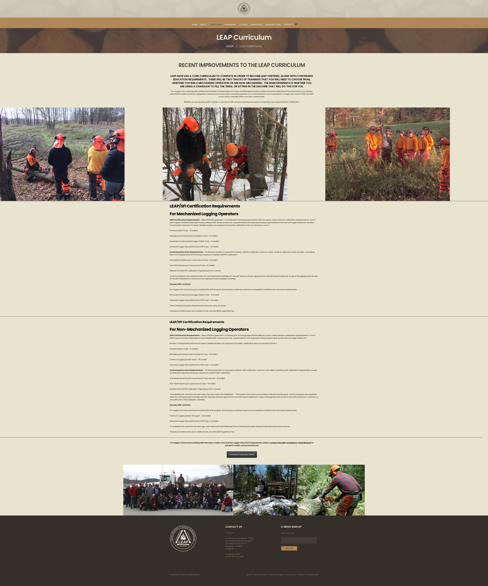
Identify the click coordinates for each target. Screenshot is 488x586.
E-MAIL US (229, 549)
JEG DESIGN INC (193, 574)
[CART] (296, 21)
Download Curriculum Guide (241, 454)
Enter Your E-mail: (288, 533)
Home (230, 46)
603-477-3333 (238, 557)
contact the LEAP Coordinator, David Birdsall (290, 443)
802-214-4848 (234, 554)
